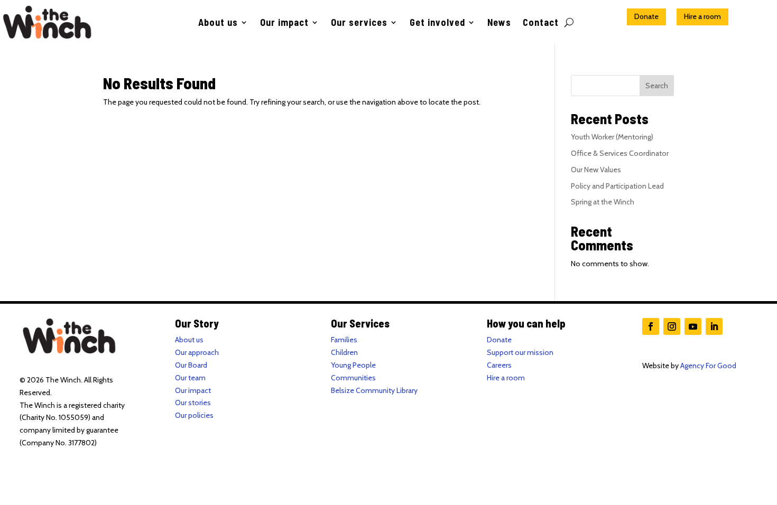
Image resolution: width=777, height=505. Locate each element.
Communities (353, 377)
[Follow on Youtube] (692, 326)
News (499, 23)
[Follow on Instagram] (671, 326)
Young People (353, 365)
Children (344, 352)
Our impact (284, 23)
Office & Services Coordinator (620, 153)
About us (218, 23)
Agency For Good (708, 365)
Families (344, 339)
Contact (541, 23)
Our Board (191, 365)
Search (656, 85)
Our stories (193, 402)
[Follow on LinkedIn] (714, 326)
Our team (190, 377)
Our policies (194, 415)
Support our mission (520, 352)
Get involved (437, 23)
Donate (646, 16)
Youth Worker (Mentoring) (612, 137)
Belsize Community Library (374, 390)
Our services (359, 23)
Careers (499, 365)
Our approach (197, 352)
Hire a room (702, 16)
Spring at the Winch (602, 202)
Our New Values (596, 169)
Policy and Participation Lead (617, 186)
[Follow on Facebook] (650, 326)
